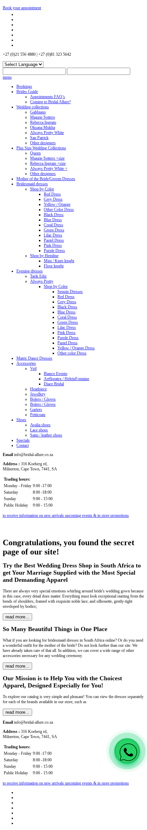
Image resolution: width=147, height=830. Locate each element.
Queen (35, 153)
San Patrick (39, 137)
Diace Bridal (54, 383)
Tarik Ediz (38, 276)
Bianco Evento (55, 373)
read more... (17, 616)
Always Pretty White (47, 132)
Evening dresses (29, 271)
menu (7, 77)
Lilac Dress (53, 235)
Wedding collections (32, 107)
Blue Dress (53, 219)
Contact (22, 445)
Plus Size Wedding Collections (41, 148)
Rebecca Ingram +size (48, 163)
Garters (36, 409)
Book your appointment (22, 7)
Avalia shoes (40, 425)
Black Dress (54, 214)
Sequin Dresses (70, 291)
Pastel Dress (54, 240)
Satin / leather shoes (46, 435)
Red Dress (52, 194)
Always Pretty (41, 281)
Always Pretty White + (48, 168)
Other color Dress (71, 353)
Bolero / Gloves (43, 399)
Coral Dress (53, 225)
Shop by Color (42, 189)
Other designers (43, 142)
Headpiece (38, 389)
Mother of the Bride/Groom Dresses (45, 178)
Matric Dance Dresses (34, 358)
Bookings (24, 86)
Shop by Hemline (44, 255)
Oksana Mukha (42, 127)
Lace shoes (39, 430)
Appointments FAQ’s (47, 96)
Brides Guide (27, 91)
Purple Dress (54, 250)
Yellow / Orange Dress (76, 348)
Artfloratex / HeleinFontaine (66, 378)
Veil (33, 368)
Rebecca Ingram (43, 122)
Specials (23, 440)
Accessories (26, 363)
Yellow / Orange (57, 204)
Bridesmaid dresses (32, 184)
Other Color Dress (59, 209)
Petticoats (37, 414)
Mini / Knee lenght (59, 260)
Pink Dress (53, 245)
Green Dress (54, 230)
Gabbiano (38, 112)
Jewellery (37, 394)
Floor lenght (54, 266)
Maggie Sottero (42, 117)
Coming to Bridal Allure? (50, 101)
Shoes (21, 419)
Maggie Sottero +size (47, 158)
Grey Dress (53, 199)
